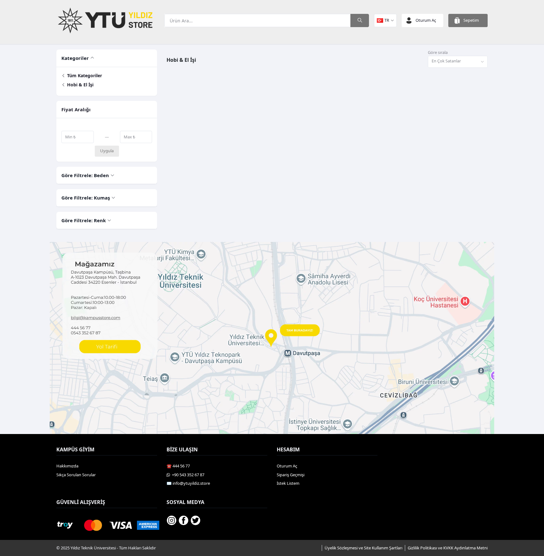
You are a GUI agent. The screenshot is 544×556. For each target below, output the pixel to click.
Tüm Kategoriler (84, 75)
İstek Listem (288, 483)
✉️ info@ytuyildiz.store (188, 483)
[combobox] (458, 62)
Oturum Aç (287, 466)
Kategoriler (75, 58)
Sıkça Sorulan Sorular (76, 475)
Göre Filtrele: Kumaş (85, 197)
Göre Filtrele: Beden (85, 175)
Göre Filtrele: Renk (83, 220)
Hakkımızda (67, 466)
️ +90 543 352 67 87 (187, 475)
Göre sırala (438, 52)
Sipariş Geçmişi (290, 475)
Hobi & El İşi (80, 85)
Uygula (107, 150)
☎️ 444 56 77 (178, 466)
